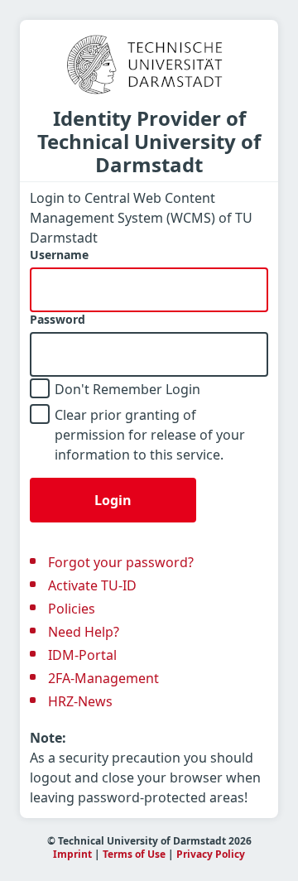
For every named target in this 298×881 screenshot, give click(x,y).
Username (59, 255)
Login (113, 500)
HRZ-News (80, 701)
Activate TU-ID (92, 585)
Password (57, 319)
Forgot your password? (121, 562)
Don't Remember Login (127, 389)
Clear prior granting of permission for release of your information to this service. (150, 435)
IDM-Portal (82, 655)
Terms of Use (134, 854)
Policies (71, 608)
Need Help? (83, 632)
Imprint (72, 854)
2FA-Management (103, 678)
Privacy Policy (210, 854)
